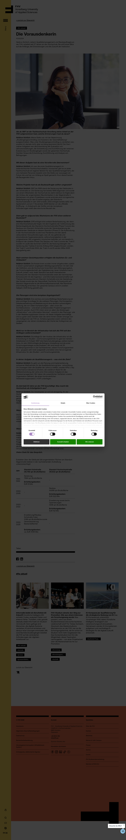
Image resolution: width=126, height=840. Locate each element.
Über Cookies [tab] (90, 403)
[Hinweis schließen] (124, 825)
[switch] (52, 434)
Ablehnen (36, 442)
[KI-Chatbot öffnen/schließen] (122, 831)
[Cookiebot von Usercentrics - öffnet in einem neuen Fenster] (94, 396)
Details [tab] (63, 403)
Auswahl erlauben (63, 442)
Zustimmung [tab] (35, 403)
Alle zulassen (89, 442)
